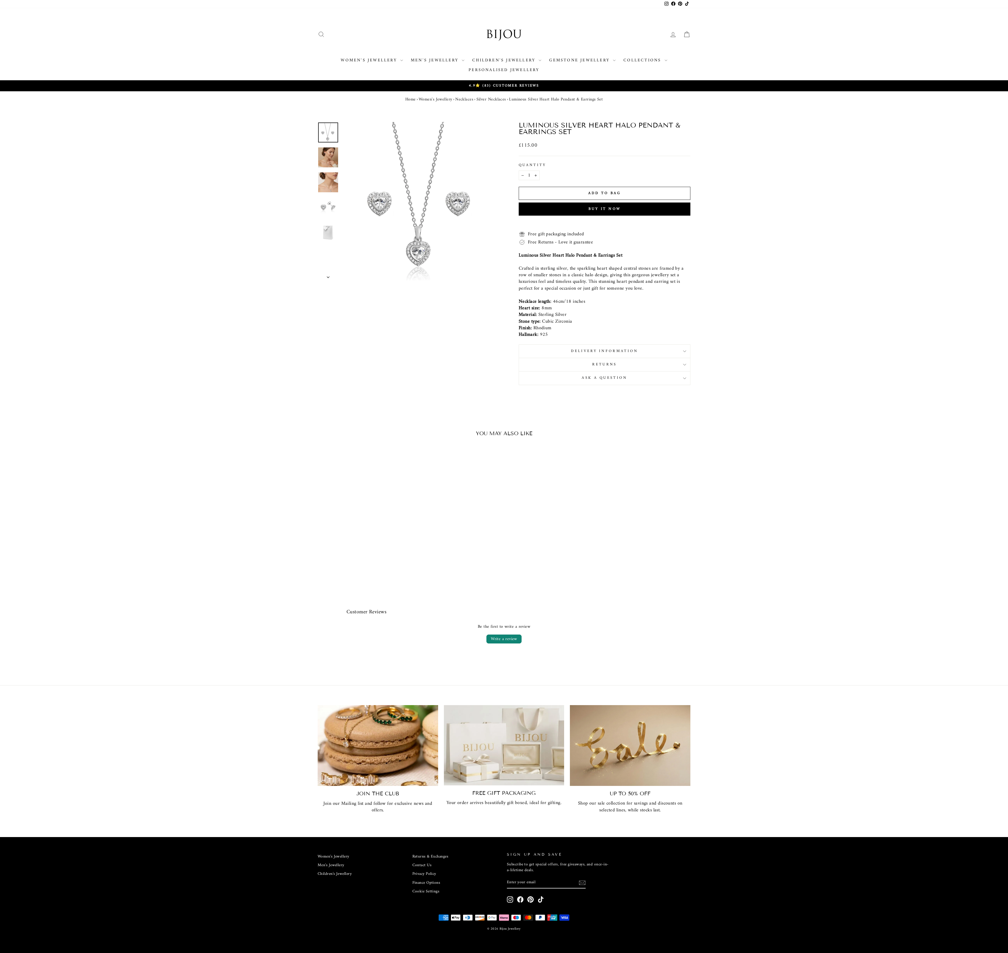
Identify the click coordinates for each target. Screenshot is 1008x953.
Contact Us (422, 865)
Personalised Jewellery (504, 70)
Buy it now (605, 209)
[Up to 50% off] (630, 745)
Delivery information (604, 351)
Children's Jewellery (504, 60)
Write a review (504, 639)
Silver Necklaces (491, 99)
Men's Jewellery (435, 60)
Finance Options (426, 882)
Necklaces (464, 99)
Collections (643, 60)
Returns (604, 364)
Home (410, 99)
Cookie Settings (426, 891)
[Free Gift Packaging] (504, 745)
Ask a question (604, 378)
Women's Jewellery (370, 60)
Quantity (532, 165)
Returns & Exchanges (430, 856)
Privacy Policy (424, 873)
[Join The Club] (378, 745)
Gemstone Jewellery (580, 60)
